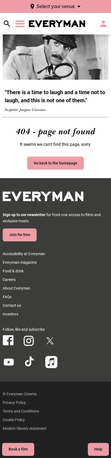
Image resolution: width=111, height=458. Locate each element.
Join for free (19, 234)
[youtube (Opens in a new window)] (9, 362)
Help (98, 449)
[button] (20, 24)
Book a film (18, 449)
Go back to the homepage (55, 163)
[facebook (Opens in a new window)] (8, 340)
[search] (7, 23)
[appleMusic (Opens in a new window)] (51, 362)
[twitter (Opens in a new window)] (50, 341)
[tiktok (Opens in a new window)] (30, 362)
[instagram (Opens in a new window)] (29, 341)
